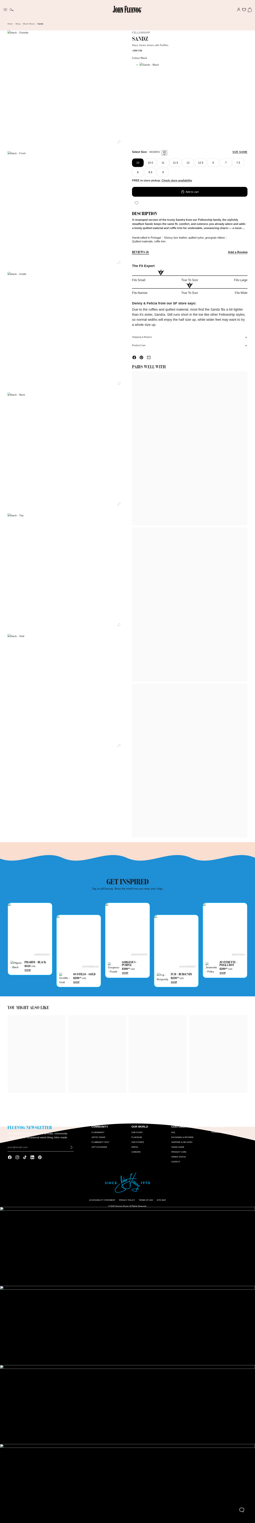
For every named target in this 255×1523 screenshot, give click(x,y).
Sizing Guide (177, 1147)
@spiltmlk (238, 954)
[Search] (12, 9)
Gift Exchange (99, 1147)
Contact (175, 1162)
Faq (173, 1132)
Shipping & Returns (142, 337)
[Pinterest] (40, 1157)
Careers (136, 1152)
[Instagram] (17, 1157)
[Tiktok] (25, 1157)
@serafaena (42, 954)
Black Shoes (29, 24)
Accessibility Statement (102, 1200)
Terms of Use (146, 1200)
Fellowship (141, 32)
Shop (18, 24)
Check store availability (177, 180)
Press (134, 1147)
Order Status (178, 1157)
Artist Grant (98, 1137)
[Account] (238, 10)
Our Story (137, 1132)
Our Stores (137, 1142)
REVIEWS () (140, 252)
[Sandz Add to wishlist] (136, 203)
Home (10, 24)
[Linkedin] (32, 1157)
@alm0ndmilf (188, 966)
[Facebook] (10, 1157)
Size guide (239, 152)
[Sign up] (71, 1147)
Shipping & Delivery (182, 1142)
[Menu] (5, 9)
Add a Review (237, 252)
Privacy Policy (127, 1200)
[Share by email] (148, 357)
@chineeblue (90, 966)
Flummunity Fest (100, 1142)
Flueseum (136, 1137)
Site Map (161, 1200)
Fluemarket (98, 1132)
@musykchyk (139, 954)
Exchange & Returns (182, 1137)
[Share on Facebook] (134, 357)
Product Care (139, 345)
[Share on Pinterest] (141, 357)
